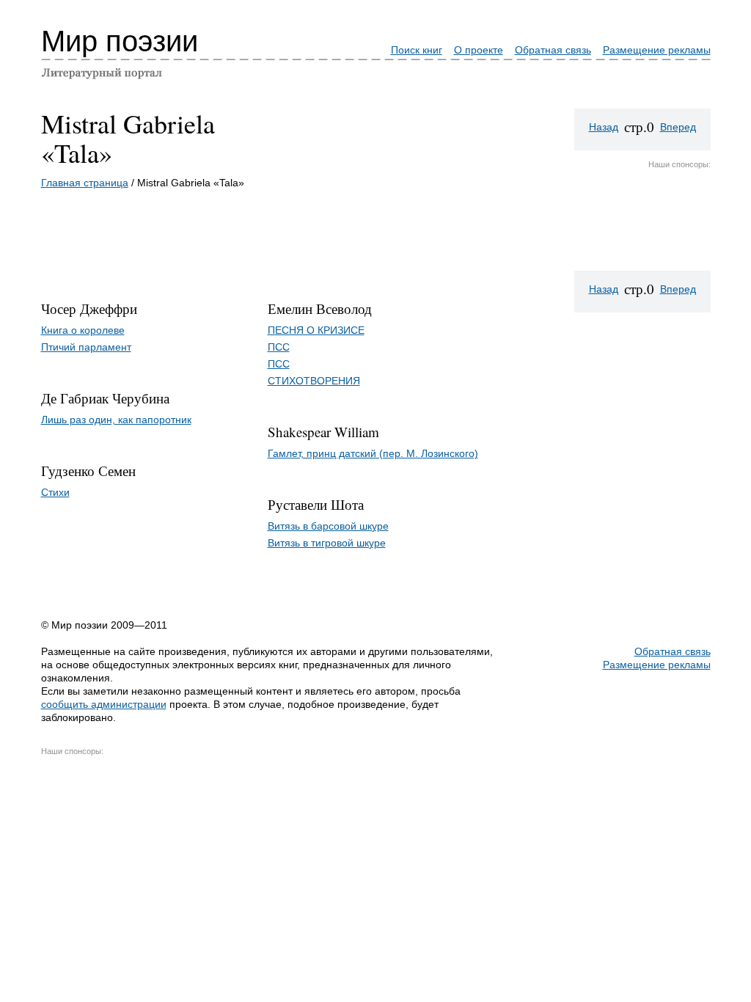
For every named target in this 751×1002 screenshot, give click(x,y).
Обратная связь (553, 50)
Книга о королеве (83, 330)
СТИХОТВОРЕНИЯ (314, 381)
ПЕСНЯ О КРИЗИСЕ (316, 330)
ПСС (279, 347)
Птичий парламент (86, 347)
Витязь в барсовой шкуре (328, 526)
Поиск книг (416, 50)
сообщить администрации (103, 704)
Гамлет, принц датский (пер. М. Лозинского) (373, 453)
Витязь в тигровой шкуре (327, 543)
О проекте (478, 50)
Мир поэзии (119, 41)
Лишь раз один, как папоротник (116, 419)
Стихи (55, 492)
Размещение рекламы (657, 50)
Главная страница (84, 183)
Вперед (678, 127)
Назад (603, 127)
